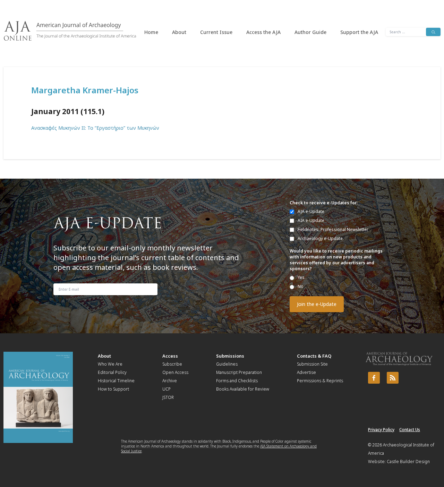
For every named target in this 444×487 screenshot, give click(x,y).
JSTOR (168, 397)
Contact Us (409, 430)
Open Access (175, 372)
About (179, 32)
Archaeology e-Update (320, 238)
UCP (166, 389)
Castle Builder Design (408, 461)
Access (170, 356)
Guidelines (227, 364)
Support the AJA (359, 32)
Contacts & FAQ (314, 356)
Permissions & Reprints (320, 381)
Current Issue (216, 32)
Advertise (306, 372)
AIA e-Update (311, 220)
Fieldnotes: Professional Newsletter (333, 229)
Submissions (230, 356)
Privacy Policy (381, 430)
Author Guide (310, 32)
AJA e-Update (311, 211)
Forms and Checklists (237, 381)
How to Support (113, 389)
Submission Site (312, 364)
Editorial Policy (112, 372)
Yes (301, 277)
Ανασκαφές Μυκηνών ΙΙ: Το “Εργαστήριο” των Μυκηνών (95, 128)
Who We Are (110, 364)
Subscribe (172, 364)
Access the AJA (263, 32)
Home (151, 32)
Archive (169, 381)
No (301, 286)
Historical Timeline (116, 381)
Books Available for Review (242, 389)
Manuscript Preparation (239, 372)
